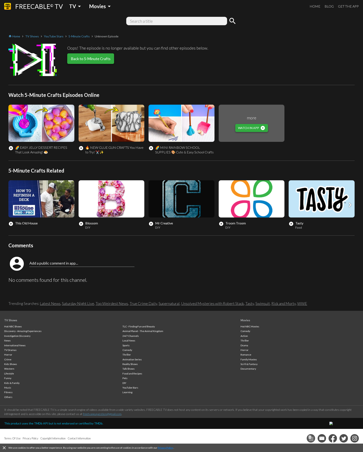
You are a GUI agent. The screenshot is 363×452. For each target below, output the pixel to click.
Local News (128, 340)
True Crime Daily (143, 303)
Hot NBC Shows (13, 326)
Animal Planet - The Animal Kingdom (142, 331)
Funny (7, 378)
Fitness (8, 392)
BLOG (329, 6)
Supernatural (169, 303)
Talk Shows (128, 368)
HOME (315, 6)
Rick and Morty (283, 303)
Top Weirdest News (112, 303)
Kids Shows (10, 364)
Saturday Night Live (78, 303)
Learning (127, 392)
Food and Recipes (132, 373)
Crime (7, 359)
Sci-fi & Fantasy (249, 364)
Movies (245, 320)
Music (7, 387)
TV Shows (10, 320)
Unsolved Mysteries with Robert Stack (212, 303)
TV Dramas (10, 350)
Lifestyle (9, 373)
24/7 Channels (130, 335)
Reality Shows (130, 364)
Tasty (249, 303)
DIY (124, 383)
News (7, 340)
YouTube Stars (130, 387)
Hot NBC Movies (250, 326)
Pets (125, 378)
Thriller (126, 354)
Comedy (127, 350)
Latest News (50, 303)
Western (9, 368)
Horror (8, 354)
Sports (126, 345)
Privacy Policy (165, 447)
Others (8, 397)
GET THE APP (348, 6)
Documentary (248, 368)
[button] (350, 205)
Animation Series (132, 359)
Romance (246, 354)
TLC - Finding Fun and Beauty (138, 326)
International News (15, 345)
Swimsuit (262, 303)
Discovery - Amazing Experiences (23, 331)
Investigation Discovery (17, 335)
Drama (244, 345)
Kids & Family (12, 383)
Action (244, 335)
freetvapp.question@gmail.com (102, 414)
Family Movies (249, 359)
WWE (302, 303)
